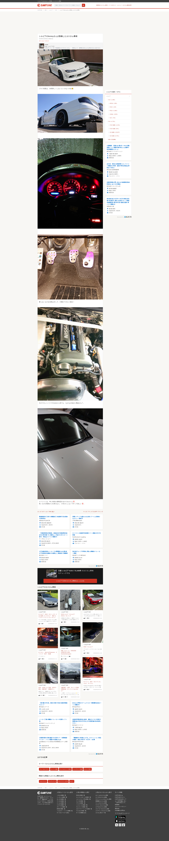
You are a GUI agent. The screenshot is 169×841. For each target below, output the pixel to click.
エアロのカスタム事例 (101, 807)
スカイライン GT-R (63, 781)
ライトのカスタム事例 (101, 803)
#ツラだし (41, 652)
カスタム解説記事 (127, 5)
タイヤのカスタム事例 (101, 797)
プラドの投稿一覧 (80, 803)
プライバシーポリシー (120, 806)
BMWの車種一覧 (61, 808)
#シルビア (41, 614)
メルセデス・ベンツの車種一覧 (65, 810)
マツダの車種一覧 (61, 801)
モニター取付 (87, 769)
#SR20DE (73, 650)
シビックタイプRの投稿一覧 (83, 799)
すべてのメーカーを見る (63, 812)
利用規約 (117, 804)
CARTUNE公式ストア (120, 799)
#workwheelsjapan (66, 654)
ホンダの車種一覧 (61, 799)
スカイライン (43, 781)
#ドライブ (86, 681)
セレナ (71, 781)
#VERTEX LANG (65, 652)
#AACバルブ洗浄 (46, 687)
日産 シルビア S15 (49, 46)
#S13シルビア (64, 614)
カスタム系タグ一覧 (101, 812)
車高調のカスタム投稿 (101, 801)
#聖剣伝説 (63, 689)
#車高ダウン (51, 689)
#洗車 (49, 654)
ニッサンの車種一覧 (62, 797)
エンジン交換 (54, 769)
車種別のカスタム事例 (102, 5)
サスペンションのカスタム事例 (103, 799)
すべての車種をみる (81, 812)
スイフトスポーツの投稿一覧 (83, 797)
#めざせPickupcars (50, 652)
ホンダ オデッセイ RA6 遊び (45, 511)
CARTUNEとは (119, 795)
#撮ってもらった (65, 650)
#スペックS (52, 614)
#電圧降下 (44, 689)
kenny (46, 44)
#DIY (45, 654)
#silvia (63, 615)
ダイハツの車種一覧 (62, 807)
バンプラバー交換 (77, 769)
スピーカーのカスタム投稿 (102, 808)
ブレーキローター (44, 769)
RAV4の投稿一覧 (80, 795)
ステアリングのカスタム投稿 (103, 810)
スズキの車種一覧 (61, 805)
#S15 (46, 614)
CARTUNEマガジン (120, 797)
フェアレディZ (52, 781)
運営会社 (117, 808)
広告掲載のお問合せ (120, 810)
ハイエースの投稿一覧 (81, 805)
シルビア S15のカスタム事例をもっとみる (70, 581)
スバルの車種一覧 (61, 803)
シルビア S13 (64, 612)
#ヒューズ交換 (75, 687)
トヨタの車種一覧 (61, 795)
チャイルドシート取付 (65, 769)
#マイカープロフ (44, 41)
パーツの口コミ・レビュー (115, 5)
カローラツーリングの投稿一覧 (84, 808)
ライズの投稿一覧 (80, 801)
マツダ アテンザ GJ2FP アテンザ (93, 511)
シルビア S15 (42, 612)
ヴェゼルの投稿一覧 (81, 810)
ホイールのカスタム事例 (102, 795)
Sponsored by (92, 565)
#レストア (68, 615)
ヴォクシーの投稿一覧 (81, 807)
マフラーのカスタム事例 (102, 805)
